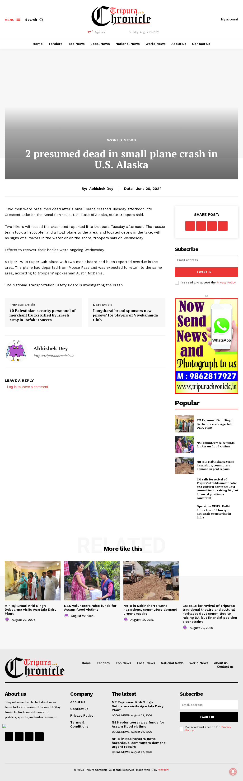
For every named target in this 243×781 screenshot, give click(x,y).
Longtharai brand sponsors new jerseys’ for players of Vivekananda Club (125, 315)
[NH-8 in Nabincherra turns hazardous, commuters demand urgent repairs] (184, 465)
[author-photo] (8, 619)
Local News (121, 715)
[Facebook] (190, 226)
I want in (204, 272)
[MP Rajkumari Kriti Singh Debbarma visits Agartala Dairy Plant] (184, 423)
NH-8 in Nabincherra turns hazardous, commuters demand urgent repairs (215, 465)
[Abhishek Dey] (16, 351)
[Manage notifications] (233, 772)
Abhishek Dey (101, 189)
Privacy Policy (226, 282)
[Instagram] (19, 736)
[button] (35, 19)
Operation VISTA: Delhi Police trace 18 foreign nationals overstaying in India (214, 511)
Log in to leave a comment (27, 387)
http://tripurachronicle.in (53, 356)
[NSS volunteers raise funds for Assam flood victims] (184, 444)
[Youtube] (39, 736)
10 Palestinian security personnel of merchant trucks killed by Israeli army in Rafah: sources (42, 315)
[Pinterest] (212, 226)
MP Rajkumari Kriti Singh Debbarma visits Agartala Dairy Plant (215, 423)
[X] (201, 226)
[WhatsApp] (223, 226)
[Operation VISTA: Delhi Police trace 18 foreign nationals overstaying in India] (184, 511)
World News (121, 140)
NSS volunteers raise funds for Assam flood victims (215, 444)
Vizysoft (163, 769)
